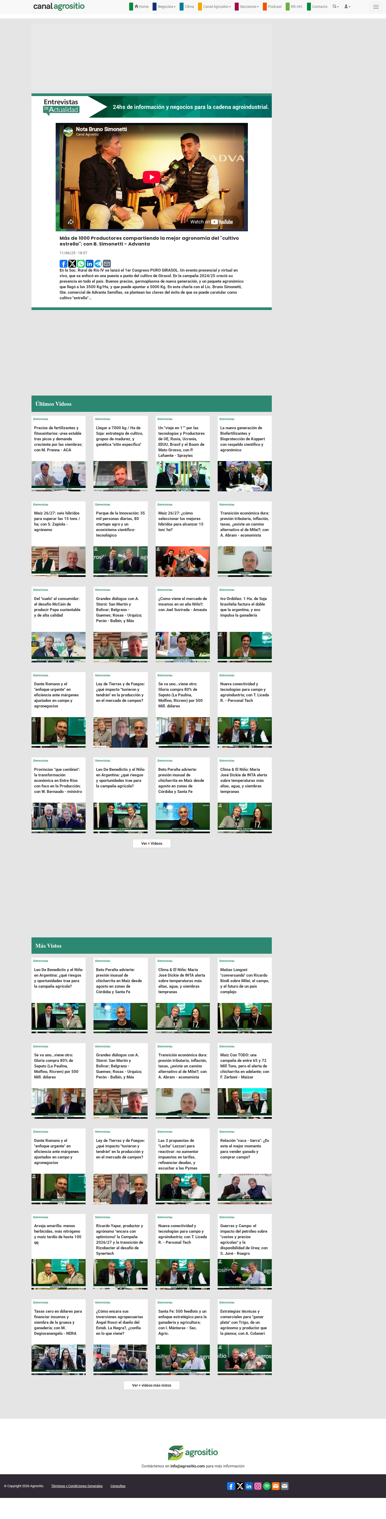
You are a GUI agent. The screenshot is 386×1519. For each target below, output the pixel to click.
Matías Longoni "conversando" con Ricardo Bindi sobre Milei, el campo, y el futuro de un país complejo (244, 980)
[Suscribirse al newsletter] (276, 1485)
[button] (337, 7)
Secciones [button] (248, 6)
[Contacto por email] (285, 1485)
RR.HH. (297, 6)
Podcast (275, 6)
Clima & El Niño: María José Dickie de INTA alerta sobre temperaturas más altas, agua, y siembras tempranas (243, 780)
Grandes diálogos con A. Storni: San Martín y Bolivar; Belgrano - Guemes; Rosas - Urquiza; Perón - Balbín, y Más (119, 609)
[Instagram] (258, 1485)
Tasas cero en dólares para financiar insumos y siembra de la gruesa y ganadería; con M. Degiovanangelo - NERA (58, 1322)
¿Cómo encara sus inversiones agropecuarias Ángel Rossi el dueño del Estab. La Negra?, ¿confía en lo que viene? (119, 1322)
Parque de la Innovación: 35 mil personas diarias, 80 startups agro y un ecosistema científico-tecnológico (120, 524)
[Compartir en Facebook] (63, 263)
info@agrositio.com (187, 1466)
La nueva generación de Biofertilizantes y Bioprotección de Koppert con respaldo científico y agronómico (242, 439)
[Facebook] (231, 1485)
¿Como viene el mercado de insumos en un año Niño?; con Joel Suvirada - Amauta (182, 604)
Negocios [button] (165, 6)
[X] (240, 1485)
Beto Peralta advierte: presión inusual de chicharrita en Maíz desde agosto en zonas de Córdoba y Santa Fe (181, 780)
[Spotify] (267, 1485)
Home (143, 6)
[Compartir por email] (107, 263)
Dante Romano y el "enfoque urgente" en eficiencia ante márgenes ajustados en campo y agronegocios (56, 695)
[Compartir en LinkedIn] (89, 263)
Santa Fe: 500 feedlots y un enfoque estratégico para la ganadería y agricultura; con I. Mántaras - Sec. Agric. (182, 1322)
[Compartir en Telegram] (98, 263)
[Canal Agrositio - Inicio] (59, 6)
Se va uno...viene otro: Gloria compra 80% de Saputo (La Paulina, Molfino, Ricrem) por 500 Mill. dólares (180, 695)
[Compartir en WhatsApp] (81, 263)
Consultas (118, 1486)
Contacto (319, 6)
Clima (189, 6)
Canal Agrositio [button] (215, 6)
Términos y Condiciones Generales (77, 1486)
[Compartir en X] (72, 263)
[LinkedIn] (249, 1485)
